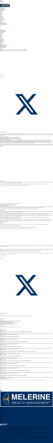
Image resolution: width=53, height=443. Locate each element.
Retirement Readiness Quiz (3, 44)
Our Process (1, 14)
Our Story (1, 13)
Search (1, 0)
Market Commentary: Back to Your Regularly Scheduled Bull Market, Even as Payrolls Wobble (18, 351)
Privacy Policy (2, 434)
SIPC (18, 430)
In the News (1, 20)
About (1, 11)
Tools (0, 21)
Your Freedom (2, 19)
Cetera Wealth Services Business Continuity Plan (16, 434)
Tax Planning (1, 417)
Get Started (1, 328)
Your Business (2, 17)
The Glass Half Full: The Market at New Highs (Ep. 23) (10, 355)
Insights (1, 15)
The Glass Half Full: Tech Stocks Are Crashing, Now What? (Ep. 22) (13, 365)
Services (1, 7)
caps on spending (25, 211)
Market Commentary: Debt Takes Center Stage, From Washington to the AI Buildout (10, 320)
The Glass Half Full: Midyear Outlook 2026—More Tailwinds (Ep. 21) (13, 375)
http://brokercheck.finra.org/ (33, 438)
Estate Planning (2, 10)
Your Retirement (2, 420)
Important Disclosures (7, 434)
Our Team (1, 411)
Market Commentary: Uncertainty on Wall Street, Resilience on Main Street (9, 322)
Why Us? (1, 12)
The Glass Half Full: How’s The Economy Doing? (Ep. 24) (11, 346)
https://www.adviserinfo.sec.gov (25, 438)
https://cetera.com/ (13, 437)
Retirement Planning (2, 8)
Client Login (1, 1)
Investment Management (3, 9)
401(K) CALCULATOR (3, 23)
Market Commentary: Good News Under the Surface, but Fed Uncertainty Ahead (15, 370)
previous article (7, 228)
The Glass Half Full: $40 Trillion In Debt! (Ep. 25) (6, 321)
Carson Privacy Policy (2, 440)
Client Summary (5, 424)
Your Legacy (1, 18)
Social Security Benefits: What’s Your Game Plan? (6, 323)
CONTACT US (2, 25)
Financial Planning (2, 414)
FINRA (17, 430)
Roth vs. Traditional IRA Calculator (4, 24)
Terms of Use (7, 440)
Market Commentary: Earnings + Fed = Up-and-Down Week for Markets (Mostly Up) (16, 360)
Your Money (1, 16)
